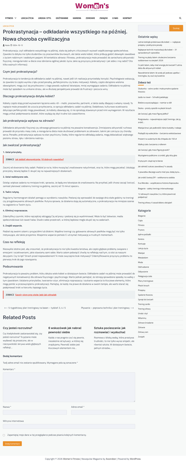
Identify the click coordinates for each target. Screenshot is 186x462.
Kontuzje (141, 243)
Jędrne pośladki (144, 234)
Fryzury (141, 229)
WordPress (135, 459)
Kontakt (127, 18)
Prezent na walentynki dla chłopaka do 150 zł (157, 138)
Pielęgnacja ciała (145, 276)
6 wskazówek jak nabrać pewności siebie (65, 330)
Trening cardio (144, 304)
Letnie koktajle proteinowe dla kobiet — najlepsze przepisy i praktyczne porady (159, 43)
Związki (104, 18)
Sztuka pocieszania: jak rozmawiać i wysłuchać (110, 330)
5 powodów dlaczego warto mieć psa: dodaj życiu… (159, 171)
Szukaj (176, 28)
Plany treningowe (145, 280)
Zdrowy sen (143, 332)
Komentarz (9, 369)
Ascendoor (111, 459)
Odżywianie (62, 18)
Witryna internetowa (13, 421)
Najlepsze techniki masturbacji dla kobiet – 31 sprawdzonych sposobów (157, 51)
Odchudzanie (143, 267)
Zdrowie (90, 18)
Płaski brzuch (143, 285)
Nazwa (7, 407)
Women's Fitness (71, 459)
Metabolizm (143, 257)
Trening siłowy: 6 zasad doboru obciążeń (155, 202)
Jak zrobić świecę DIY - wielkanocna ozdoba (156, 177)
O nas (115, 18)
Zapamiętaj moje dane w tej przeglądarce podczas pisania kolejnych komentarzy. (46, 435)
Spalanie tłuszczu (145, 294)
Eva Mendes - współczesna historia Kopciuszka (158, 182)
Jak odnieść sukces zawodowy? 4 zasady (155, 166)
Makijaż (141, 253)
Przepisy (141, 290)
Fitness (9, 18)
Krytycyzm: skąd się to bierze (150, 160)
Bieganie (141, 215)
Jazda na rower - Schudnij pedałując (153, 97)
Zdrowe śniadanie (145, 322)
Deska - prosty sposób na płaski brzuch (154, 108)
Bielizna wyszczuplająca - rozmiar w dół (155, 102)
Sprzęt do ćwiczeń (145, 299)
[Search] (180, 18)
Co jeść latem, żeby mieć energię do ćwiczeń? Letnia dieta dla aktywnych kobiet (160, 66)
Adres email (77, 407)
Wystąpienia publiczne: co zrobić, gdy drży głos (157, 155)
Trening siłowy (144, 308)
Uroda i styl (44, 18)
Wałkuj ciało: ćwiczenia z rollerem (152, 144)
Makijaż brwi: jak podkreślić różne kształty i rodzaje (159, 127)
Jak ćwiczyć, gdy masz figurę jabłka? (153, 113)
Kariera (77, 18)
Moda (140, 262)
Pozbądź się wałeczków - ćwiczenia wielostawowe (159, 133)
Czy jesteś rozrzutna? (17, 328)
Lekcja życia (27, 18)
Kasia (7, 45)
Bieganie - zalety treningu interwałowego (155, 188)
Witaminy (142, 318)
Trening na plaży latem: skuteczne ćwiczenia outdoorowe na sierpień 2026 (157, 59)
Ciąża (140, 220)
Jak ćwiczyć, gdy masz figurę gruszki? (153, 149)
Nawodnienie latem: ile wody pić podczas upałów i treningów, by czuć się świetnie (159, 74)
